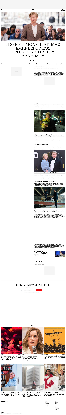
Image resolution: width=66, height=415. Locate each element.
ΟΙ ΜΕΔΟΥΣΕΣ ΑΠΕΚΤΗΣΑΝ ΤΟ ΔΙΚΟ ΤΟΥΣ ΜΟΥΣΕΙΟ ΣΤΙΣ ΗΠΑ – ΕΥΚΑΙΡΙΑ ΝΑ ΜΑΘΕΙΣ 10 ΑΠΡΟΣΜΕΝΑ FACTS (11, 358)
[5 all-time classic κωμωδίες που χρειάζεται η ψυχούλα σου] (54, 377)
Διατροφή (56, 404)
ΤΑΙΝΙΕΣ (38, 264)
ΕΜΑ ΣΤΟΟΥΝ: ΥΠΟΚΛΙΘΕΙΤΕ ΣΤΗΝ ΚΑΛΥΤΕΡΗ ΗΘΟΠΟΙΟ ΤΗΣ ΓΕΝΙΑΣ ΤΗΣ (41, 253)
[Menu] (33, 10)
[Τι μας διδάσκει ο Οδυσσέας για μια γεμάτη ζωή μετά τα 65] (54, 340)
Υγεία (56, 401)
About (46, 401)
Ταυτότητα (46, 402)
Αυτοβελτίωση (46, 354)
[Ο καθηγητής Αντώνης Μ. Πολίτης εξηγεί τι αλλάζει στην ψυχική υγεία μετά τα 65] (11, 377)
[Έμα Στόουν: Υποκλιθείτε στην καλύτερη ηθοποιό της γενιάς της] (60, 254)
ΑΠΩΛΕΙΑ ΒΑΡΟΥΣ (41, 264)
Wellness (56, 403)
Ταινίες (45, 391)
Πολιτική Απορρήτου (47, 404)
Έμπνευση (35, 256)
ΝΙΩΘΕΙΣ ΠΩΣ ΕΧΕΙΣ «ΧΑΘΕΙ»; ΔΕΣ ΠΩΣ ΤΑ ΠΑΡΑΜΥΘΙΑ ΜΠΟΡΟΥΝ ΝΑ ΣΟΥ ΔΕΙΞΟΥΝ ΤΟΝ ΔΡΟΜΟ (32, 394)
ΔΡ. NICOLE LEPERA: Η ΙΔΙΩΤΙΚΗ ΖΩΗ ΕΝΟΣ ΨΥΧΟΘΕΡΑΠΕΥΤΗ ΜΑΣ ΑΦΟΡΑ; (30, 358)
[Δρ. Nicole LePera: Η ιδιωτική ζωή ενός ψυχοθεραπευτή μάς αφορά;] (33, 340)
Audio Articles (57, 408)
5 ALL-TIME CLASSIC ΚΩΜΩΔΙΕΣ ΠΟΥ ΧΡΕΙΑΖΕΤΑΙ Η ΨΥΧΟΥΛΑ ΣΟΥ (54, 394)
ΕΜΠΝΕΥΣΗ (35, 264)
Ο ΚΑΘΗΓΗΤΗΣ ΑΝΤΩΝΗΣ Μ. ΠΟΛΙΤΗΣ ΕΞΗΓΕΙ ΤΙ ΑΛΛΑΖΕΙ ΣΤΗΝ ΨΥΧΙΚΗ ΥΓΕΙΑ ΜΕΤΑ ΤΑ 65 (10, 394)
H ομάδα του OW (47, 403)
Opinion (23, 354)
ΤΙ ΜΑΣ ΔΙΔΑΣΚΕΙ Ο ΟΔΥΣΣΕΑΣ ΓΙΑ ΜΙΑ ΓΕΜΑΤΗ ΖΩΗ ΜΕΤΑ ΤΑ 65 (54, 357)
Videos (56, 409)
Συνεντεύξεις (2, 391)
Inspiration (2, 354)
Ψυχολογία (56, 402)
